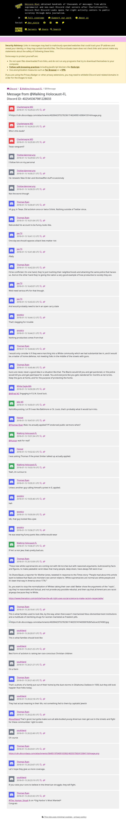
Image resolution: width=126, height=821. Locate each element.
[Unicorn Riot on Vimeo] (50, 23)
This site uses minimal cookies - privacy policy (65, 817)
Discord (13, 88)
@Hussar (13, 440)
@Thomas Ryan (16, 425)
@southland (14, 719)
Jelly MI (20, 402)
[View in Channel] (41, 110)
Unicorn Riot (32, 4)
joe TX (19, 233)
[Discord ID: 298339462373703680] (11, 419)
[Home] (18, 29)
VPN (63, 70)
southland (21, 630)
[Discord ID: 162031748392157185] (11, 316)
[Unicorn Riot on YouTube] (57, 23)
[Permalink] (44, 110)
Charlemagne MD (25, 107)
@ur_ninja (33, 23)
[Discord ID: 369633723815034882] (11, 434)
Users (44, 29)
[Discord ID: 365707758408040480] (11, 234)
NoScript (75, 67)
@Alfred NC (14, 393)
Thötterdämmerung (26, 155)
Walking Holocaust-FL (32, 88)
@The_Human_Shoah (18, 800)
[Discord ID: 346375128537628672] (11, 403)
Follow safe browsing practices (24, 67)
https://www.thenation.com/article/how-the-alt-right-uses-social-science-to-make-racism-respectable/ (56, 598)
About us (83, 18)
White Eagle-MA (24, 386)
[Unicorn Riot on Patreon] (63, 23)
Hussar (20, 417)
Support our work (60, 18)
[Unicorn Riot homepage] (18, 6)
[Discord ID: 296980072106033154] (11, 108)
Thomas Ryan (23, 202)
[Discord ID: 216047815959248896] (11, 631)
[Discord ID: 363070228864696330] (11, 203)
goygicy (20, 314)
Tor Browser (51, 70)
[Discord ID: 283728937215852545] (11, 387)
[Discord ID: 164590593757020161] (11, 156)
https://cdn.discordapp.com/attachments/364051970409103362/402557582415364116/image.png (54, 753)
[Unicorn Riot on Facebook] (44, 23)
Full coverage (35, 18)
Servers (32, 29)
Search (56, 29)
